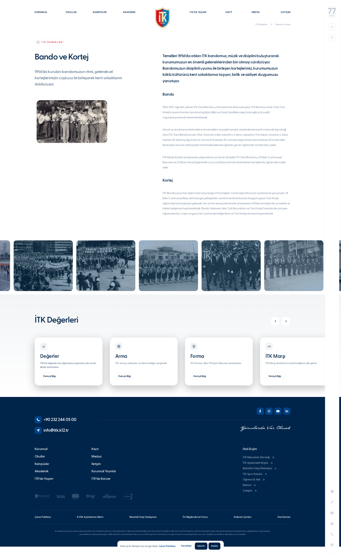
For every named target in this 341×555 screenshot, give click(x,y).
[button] (43, 15)
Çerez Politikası (167, 546)
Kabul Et (201, 546)
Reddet (214, 546)
